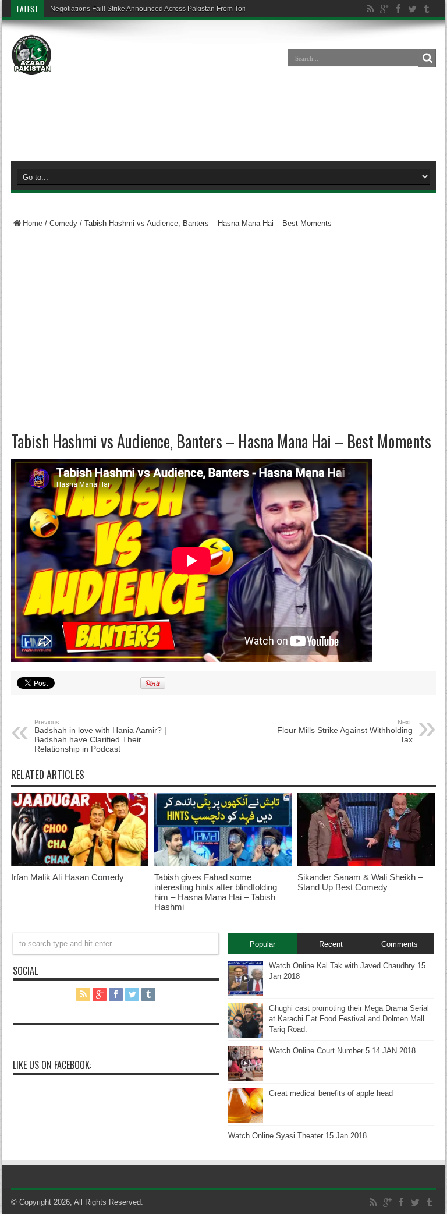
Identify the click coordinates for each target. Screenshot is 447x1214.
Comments (399, 944)
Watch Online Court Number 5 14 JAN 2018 (342, 1050)
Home (32, 223)
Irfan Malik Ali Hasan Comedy (67, 877)
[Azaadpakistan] (31, 66)
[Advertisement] (223, 119)
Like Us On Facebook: (52, 1065)
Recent (331, 944)
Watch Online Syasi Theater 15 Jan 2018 (297, 1135)
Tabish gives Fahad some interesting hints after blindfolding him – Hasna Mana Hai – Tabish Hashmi (215, 892)
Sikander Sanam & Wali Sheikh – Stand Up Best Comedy (360, 882)
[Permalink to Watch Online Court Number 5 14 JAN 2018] (245, 1078)
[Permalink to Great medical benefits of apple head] (245, 1120)
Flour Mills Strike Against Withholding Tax (345, 731)
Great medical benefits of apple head (331, 1093)
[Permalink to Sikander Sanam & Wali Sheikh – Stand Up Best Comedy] (366, 863)
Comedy (63, 223)
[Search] (427, 58)
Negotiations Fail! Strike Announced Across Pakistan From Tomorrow (158, 9)
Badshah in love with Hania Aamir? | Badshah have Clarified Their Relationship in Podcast (100, 736)
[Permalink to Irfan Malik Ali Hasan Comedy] (79, 863)
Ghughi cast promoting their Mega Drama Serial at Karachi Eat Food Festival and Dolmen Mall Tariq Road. (349, 1019)
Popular (262, 944)
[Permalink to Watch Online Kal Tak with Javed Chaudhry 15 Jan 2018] (245, 993)
